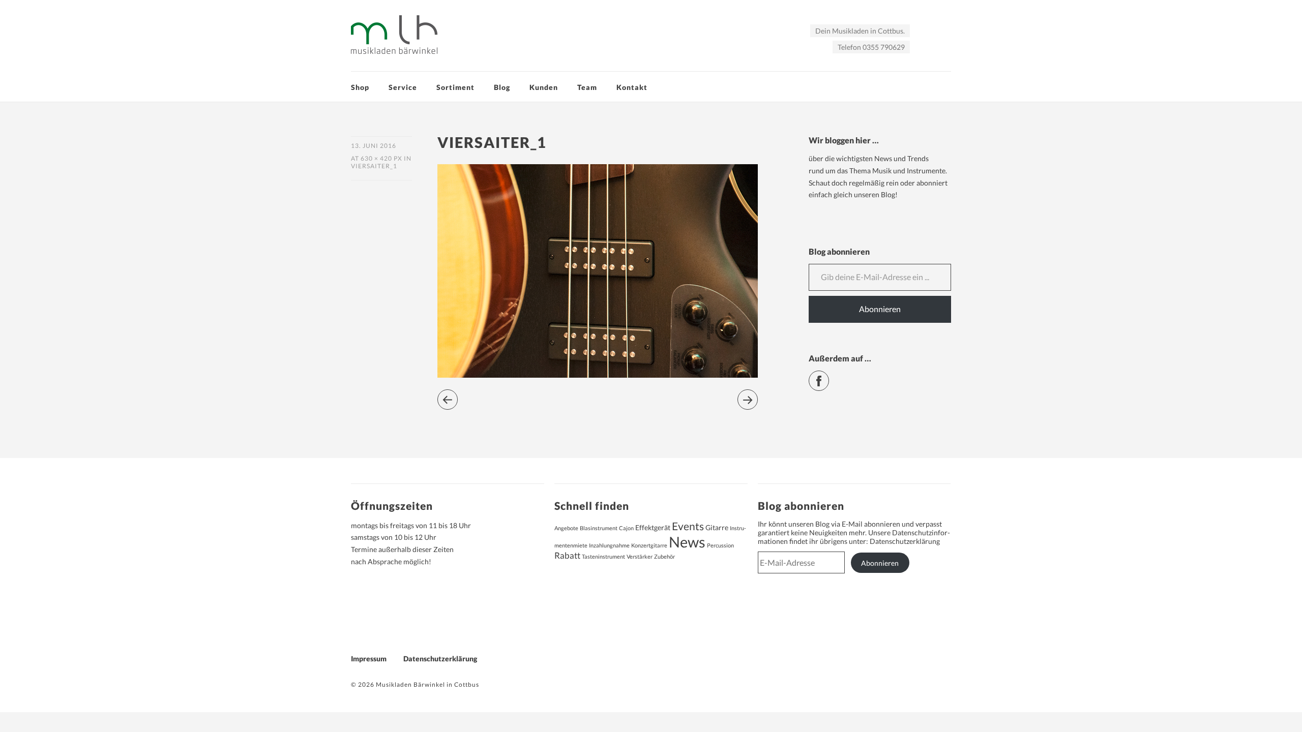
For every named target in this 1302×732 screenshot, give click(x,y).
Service (403, 87)
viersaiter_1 (374, 166)
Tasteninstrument (603, 556)
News (687, 542)
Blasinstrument (598, 528)
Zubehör (664, 556)
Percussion (720, 545)
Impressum (369, 658)
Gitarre (716, 527)
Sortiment (455, 87)
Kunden (543, 87)
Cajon (626, 528)
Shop (360, 87)
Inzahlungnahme (609, 545)
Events (688, 526)
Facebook (828, 376)
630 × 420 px (381, 158)
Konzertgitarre (649, 545)
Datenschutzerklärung (905, 541)
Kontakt (631, 87)
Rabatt (567, 556)
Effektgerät (652, 527)
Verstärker (640, 556)
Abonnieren (880, 309)
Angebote (566, 528)
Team (587, 87)
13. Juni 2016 (373, 145)
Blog (502, 87)
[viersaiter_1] (597, 374)
